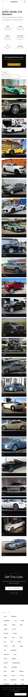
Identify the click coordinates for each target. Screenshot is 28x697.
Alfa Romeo (13, 616)
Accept (20, 694)
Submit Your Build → (14, 64)
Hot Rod (5, 646)
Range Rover (13, 679)
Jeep (5, 650)
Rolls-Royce (6, 684)
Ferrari (13, 637)
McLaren (6, 662)
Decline (7, 694)
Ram (5, 679)
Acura (5, 616)
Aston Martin (6, 620)
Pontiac (13, 675)
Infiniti (13, 646)
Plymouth (21, 671)
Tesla (22, 684)
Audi (15, 620)
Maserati (14, 658)
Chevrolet (6, 633)
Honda (19, 641)
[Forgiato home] (14, 2)
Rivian (22, 679)
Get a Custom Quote (14, 588)
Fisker (21, 637)
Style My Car (14, 593)
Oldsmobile (14, 667)
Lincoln (5, 658)
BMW (22, 620)
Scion (15, 684)
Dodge (5, 637)
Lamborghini (14, 650)
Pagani (12, 671)
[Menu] (3, 1)
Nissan (5, 667)
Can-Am (14, 629)
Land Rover (6, 654)
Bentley (5, 624)
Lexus (15, 654)
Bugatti (13, 624)
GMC (12, 641)
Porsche (22, 675)
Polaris (5, 675)
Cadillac (5, 629)
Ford (5, 641)
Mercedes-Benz (16, 662)
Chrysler (15, 633)
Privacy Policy (16, 691)
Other (5, 671)
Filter (5, 72)
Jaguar (21, 646)
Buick (21, 624)
